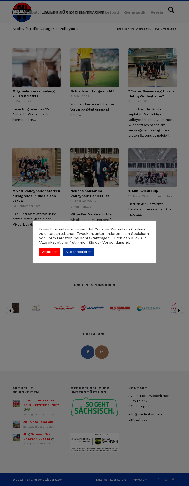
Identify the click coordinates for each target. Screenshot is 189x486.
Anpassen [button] (49, 252)
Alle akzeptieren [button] (78, 252)
